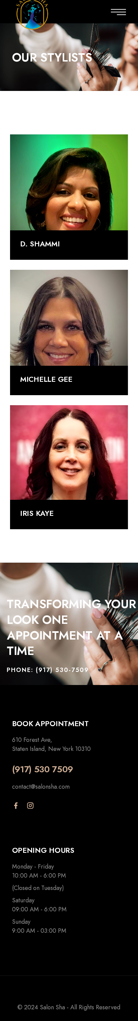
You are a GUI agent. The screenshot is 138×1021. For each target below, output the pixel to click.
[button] (48, 670)
